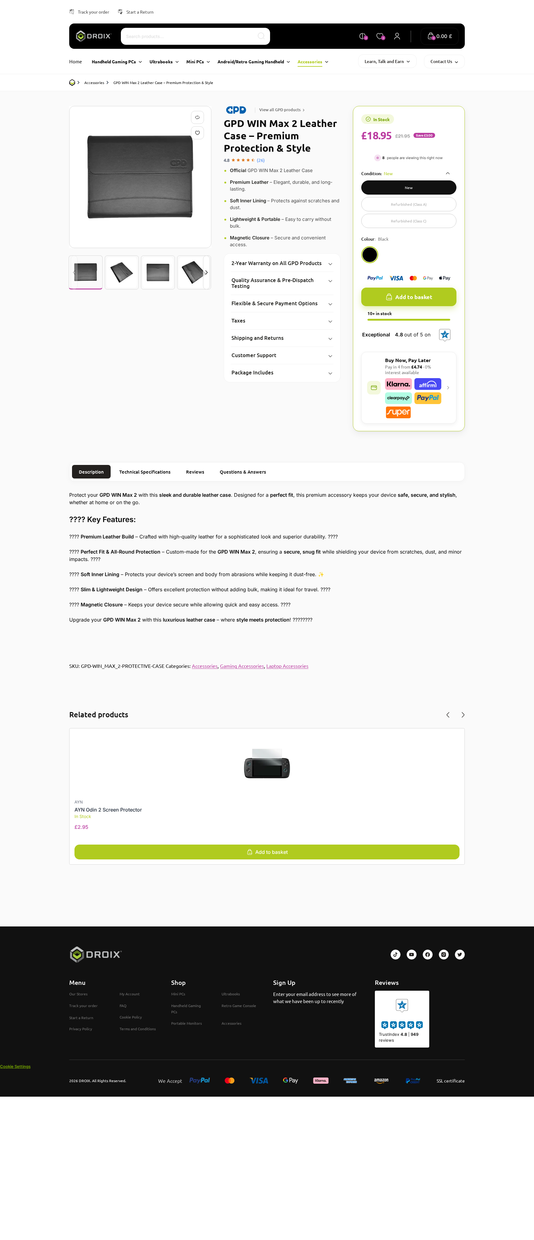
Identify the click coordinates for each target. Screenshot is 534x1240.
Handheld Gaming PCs (186, 1008)
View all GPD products (280, 109)
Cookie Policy (131, 1016)
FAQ (123, 1005)
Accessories (94, 82)
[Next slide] (206, 272)
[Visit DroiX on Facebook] (428, 955)
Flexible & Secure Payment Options (274, 303)
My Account (130, 993)
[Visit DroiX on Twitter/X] (460, 955)
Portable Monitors (186, 1023)
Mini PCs (178, 993)
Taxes (238, 320)
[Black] (369, 254)
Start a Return (140, 12)
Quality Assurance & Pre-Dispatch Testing (272, 282)
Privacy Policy (80, 1028)
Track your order (93, 12)
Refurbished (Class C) (408, 220)
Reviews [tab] (195, 472)
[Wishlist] (198, 132)
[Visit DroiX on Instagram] (444, 955)
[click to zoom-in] (140, 177)
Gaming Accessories (242, 666)
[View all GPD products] (237, 110)
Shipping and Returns (257, 337)
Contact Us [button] (441, 61)
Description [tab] (91, 472)
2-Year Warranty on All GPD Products (276, 263)
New (409, 187)
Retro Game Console (239, 1005)
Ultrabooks (231, 993)
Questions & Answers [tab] (243, 472)
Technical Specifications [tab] (145, 472)
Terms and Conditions (138, 1028)
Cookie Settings (15, 1066)
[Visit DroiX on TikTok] (395, 955)
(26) (261, 160)
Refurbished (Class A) (409, 204)
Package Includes (252, 372)
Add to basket (413, 296)
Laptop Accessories (287, 666)
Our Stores (78, 993)
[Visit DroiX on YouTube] (412, 955)
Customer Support (253, 355)
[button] (440, 36)
